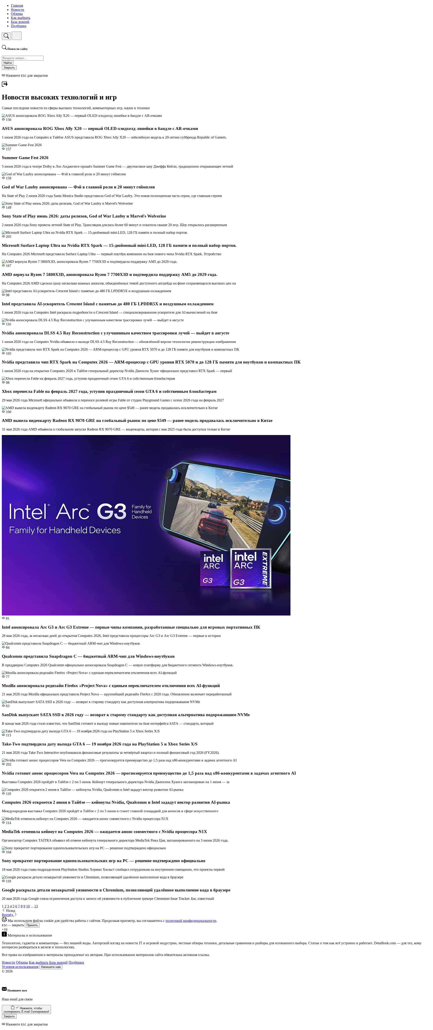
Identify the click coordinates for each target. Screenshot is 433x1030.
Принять (32, 925)
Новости (17, 10)
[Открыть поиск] (6, 36)
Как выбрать (20, 18)
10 (28, 906)
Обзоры (17, 14)
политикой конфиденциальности (191, 921)
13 (36, 906)
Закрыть (9, 67)
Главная (17, 5)
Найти (8, 63)
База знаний (20, 22)
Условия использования (20, 967)
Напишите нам (51, 967)
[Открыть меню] (17, 36)
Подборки (18, 26)
